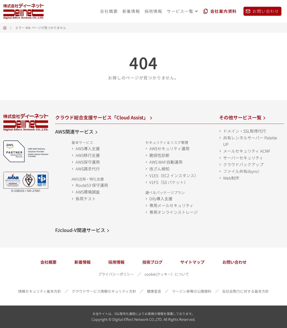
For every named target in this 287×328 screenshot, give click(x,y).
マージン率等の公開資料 (191, 291)
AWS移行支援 (88, 155)
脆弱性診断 (159, 155)
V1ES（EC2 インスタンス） (173, 175)
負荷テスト (86, 198)
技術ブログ (152, 262)
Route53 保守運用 (92, 185)
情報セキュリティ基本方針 (39, 291)
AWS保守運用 (88, 162)
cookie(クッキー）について (167, 274)
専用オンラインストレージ (173, 212)
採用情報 (116, 262)
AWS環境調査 (88, 192)
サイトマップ (192, 262)
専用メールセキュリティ (171, 205)
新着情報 (82, 262)
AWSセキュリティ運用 (169, 148)
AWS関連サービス (74, 131)
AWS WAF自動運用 (166, 162)
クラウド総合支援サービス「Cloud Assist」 (101, 117)
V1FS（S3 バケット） (168, 182)
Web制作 (231, 178)
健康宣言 (154, 291)
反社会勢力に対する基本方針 (245, 291)
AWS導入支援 (88, 148)
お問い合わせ (234, 262)
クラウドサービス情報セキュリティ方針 (104, 291)
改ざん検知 (159, 169)
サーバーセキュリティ (243, 158)
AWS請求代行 (88, 169)
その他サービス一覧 (240, 117)
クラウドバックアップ (243, 164)
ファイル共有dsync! (241, 171)
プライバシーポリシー (116, 274)
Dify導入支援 (160, 198)
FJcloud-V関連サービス (80, 230)
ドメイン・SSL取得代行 (244, 131)
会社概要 (48, 262)
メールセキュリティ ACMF (246, 151)
